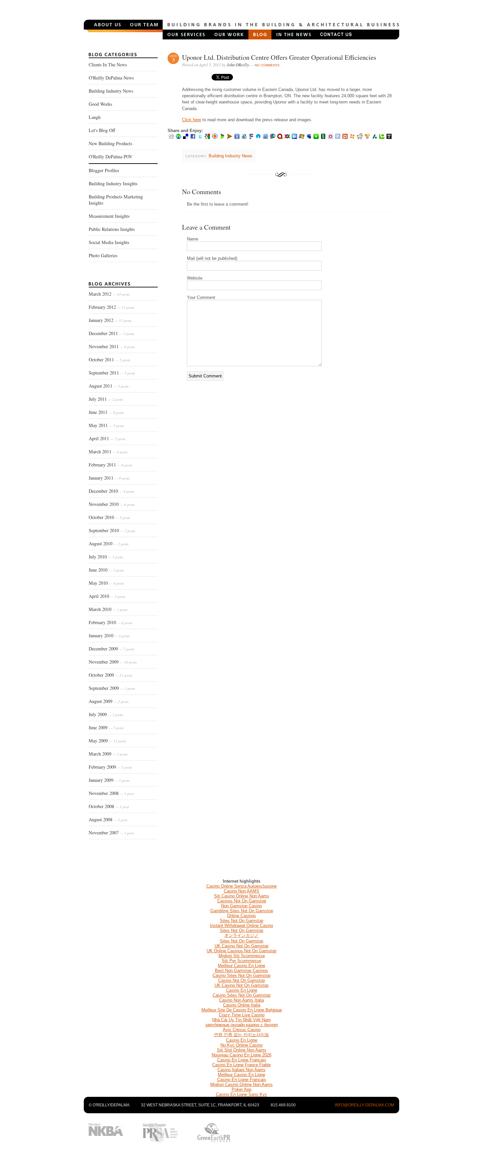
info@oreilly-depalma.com (364, 1105)
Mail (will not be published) (212, 258)
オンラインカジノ (241, 935)
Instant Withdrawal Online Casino (241, 925)
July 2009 (106, 714)
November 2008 (111, 793)
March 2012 (109, 294)
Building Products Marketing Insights (116, 199)
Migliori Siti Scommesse (241, 955)
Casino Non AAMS (241, 891)
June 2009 (106, 727)
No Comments (267, 65)
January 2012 (110, 320)
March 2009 (108, 754)
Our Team (144, 25)
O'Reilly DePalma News (111, 78)
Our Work (229, 34)
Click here (191, 119)
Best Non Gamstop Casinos (241, 970)
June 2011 (106, 412)
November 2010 (112, 504)
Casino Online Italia (241, 1005)
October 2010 (109, 517)
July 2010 (106, 557)
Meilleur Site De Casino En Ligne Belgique (241, 1009)
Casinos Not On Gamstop (241, 900)
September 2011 (112, 373)
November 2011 (112, 346)
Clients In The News (108, 64)
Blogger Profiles (104, 170)
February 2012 (111, 307)
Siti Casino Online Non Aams (241, 895)
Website (194, 278)
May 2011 (106, 425)
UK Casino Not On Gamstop (241, 945)
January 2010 (109, 635)
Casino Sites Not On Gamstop (241, 975)
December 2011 (111, 333)
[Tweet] (222, 79)
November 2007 (111, 832)
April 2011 (107, 438)
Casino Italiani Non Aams (241, 1069)
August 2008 (108, 819)
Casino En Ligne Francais (241, 1079)
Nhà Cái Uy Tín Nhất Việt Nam (241, 1019)
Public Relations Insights (112, 229)
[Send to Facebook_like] (195, 79)
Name (192, 239)
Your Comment (201, 297)
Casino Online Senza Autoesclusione (241, 886)
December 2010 (111, 491)
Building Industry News (111, 91)
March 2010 (108, 609)
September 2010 (112, 530)
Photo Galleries (103, 255)
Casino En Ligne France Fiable (241, 1064)
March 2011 (108, 451)
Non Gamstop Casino (241, 905)
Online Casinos (241, 915)
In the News (293, 34)
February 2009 (110, 767)
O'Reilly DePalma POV (110, 156)
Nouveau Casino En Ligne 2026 (241, 1054)
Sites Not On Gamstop (241, 920)
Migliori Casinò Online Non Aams (241, 1084)
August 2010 (108, 543)
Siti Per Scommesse (241, 960)
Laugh (95, 117)
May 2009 (107, 740)
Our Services (186, 34)
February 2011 (110, 465)
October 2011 (109, 359)
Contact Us (335, 34)
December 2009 (111, 648)
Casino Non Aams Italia (241, 1000)
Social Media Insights (109, 242)
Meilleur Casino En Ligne (241, 965)
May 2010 (106, 583)
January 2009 (109, 780)
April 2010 (107, 596)
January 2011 (109, 478)
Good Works (100, 104)
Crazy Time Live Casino (241, 1014)
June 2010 (106, 570)
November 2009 (113, 662)
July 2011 (106, 399)
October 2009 (110, 675)
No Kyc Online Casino (241, 1045)
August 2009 (108, 701)
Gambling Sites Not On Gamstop (241, 910)
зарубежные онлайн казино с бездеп (241, 1024)
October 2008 (109, 806)
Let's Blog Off (102, 130)
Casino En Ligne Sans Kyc (241, 1094)
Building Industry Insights (113, 183)
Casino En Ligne (241, 990)
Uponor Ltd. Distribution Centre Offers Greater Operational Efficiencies (279, 57)
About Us (107, 25)
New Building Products (110, 143)
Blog (259, 34)
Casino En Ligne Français (241, 1059)
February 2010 (110, 622)
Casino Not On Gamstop (241, 980)
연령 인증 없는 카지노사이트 (241, 1034)
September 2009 (112, 688)
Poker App (241, 1089)
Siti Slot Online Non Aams (241, 1050)
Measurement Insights (109, 216)
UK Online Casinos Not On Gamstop (241, 950)
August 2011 (108, 386)
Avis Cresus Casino (242, 1029)
